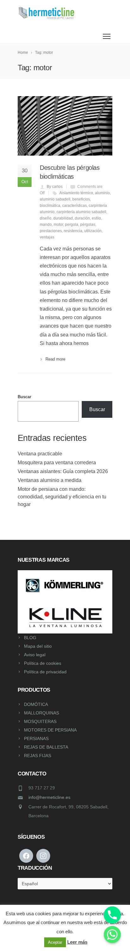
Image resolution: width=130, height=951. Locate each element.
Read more (55, 359)
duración (82, 218)
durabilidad (63, 218)
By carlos (54, 186)
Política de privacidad (45, 671)
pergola (71, 224)
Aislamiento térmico (76, 193)
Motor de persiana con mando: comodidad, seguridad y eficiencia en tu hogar (62, 496)
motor (58, 224)
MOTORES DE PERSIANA (50, 729)
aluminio (102, 193)
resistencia (73, 231)
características (74, 205)
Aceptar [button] (55, 942)
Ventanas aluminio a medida (49, 480)
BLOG (30, 637)
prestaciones (51, 231)
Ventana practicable (40, 453)
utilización (93, 231)
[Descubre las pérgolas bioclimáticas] (65, 126)
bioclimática (50, 205)
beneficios (81, 199)
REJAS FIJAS (37, 755)
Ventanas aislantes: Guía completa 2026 (63, 471)
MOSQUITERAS (40, 721)
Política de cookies (42, 663)
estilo (96, 218)
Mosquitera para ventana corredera (57, 462)
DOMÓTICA (36, 704)
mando (46, 224)
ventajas (47, 237)
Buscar (24, 396)
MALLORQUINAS (41, 712)
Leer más (77, 942)
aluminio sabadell (55, 199)
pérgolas (87, 224)
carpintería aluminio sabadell (81, 212)
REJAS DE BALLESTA (46, 747)
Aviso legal (34, 654)
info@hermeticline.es (49, 797)
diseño (45, 218)
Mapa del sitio (38, 646)
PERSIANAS (36, 738)
